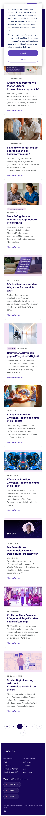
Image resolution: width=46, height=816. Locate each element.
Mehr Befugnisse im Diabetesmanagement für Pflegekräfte (22, 219)
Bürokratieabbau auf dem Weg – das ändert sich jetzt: (22, 287)
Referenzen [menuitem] (27, 762)
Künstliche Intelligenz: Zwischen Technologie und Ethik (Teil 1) (23, 482)
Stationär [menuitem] (7, 765)
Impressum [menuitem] (27, 772)
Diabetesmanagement (16, 209)
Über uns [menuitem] (26, 765)
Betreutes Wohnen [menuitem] (10, 769)
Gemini (11, 790)
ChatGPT (12, 784)
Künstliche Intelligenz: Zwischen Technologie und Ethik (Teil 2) (23, 417)
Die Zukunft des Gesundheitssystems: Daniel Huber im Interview (22, 550)
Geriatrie (11, 348)
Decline (23, 59)
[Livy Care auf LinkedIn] (4, 811)
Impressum (28, 805)
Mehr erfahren (13, 110)
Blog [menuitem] (24, 769)
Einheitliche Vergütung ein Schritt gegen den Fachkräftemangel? (22, 150)
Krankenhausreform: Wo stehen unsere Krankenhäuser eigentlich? (23, 86)
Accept (23, 53)
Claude (11, 797)
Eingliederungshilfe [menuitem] (11, 772)
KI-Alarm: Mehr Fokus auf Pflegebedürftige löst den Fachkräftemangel (22, 618)
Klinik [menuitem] (5, 762)
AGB (5, 807)
